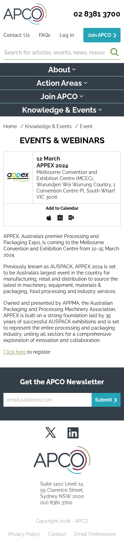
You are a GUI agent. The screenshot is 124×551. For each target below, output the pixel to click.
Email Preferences (95, 534)
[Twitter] (50, 432)
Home (10, 126)
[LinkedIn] (73, 433)
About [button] (59, 69)
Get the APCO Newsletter (62, 382)
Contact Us (16, 35)
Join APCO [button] (59, 96)
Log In (67, 35)
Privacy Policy (24, 534)
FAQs (45, 35)
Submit (103, 400)
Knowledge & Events (48, 126)
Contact (57, 534)
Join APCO (99, 35)
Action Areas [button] (59, 83)
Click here (14, 352)
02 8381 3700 (97, 13)
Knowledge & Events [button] (59, 110)
